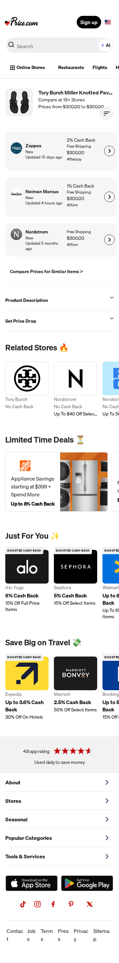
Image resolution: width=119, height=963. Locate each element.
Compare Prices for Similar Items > (46, 271)
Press (63, 935)
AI (108, 45)
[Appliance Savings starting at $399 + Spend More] (56, 481)
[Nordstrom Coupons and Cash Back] (75, 389)
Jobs (31, 935)
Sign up (89, 22)
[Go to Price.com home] (21, 22)
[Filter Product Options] (106, 113)
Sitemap (101, 935)
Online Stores (31, 67)
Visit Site (109, 151)
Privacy (81, 935)
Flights (100, 67)
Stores (13, 801)
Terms (47, 935)
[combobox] (59, 45)
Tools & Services (25, 856)
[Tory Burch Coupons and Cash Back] (27, 389)
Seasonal (16, 819)
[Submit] (11, 46)
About (12, 782)
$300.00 (75, 152)
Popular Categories (28, 838)
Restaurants (71, 67)
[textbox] (108, 22)
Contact (15, 935)
